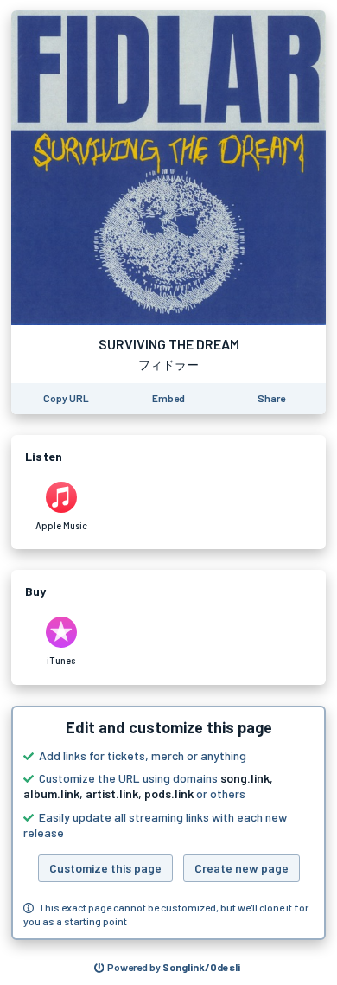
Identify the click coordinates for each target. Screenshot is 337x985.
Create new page (241, 867)
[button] (168, 823)
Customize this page (105, 867)
